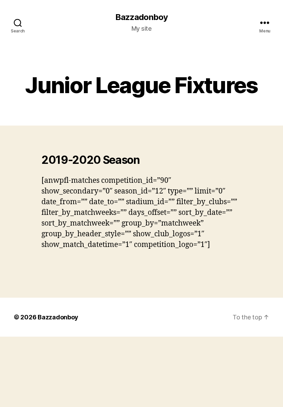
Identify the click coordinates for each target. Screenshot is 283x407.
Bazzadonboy (141, 17)
